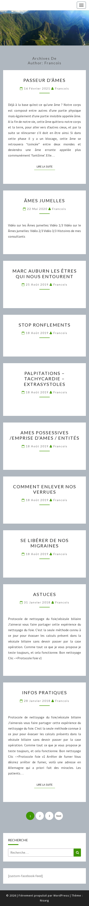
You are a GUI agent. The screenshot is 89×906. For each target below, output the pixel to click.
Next (58, 816)
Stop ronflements (45, 325)
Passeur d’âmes (44, 80)
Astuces (44, 594)
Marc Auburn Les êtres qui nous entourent (44, 273)
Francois (62, 88)
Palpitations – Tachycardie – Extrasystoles (44, 378)
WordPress (61, 895)
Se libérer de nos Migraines (44, 542)
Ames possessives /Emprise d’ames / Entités (44, 435)
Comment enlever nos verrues (44, 489)
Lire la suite (46, 166)
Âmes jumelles (44, 200)
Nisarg (44, 900)
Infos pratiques (44, 692)
